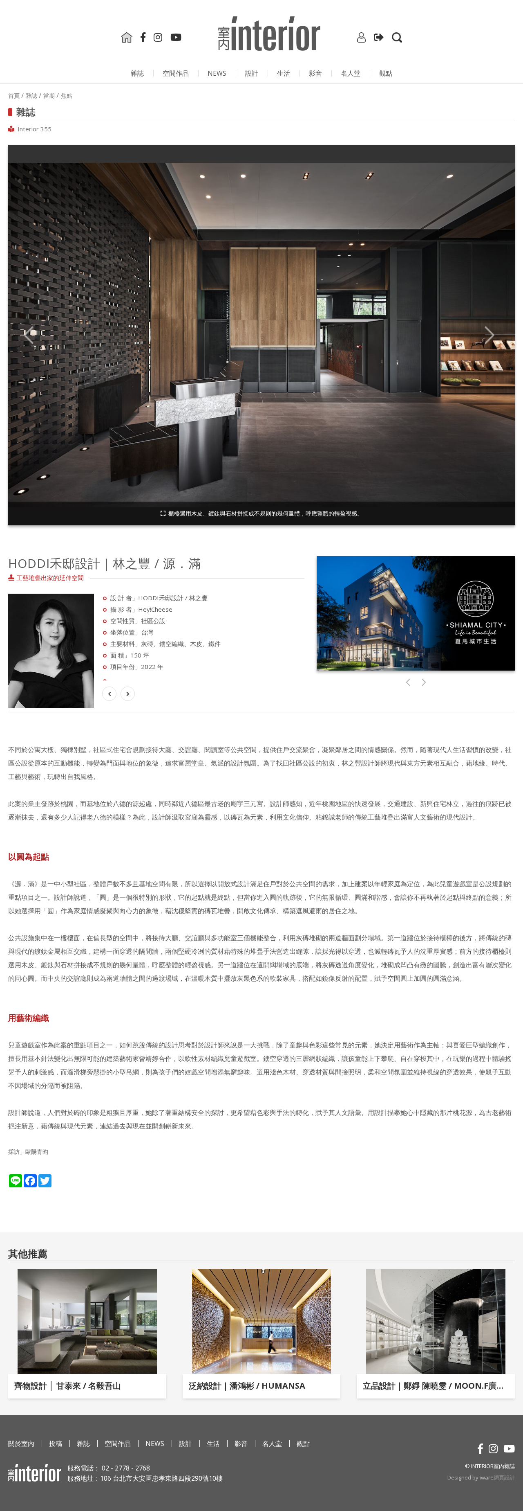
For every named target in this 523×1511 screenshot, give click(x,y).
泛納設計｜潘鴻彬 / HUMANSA (247, 1385)
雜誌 (137, 73)
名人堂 (350, 73)
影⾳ (315, 73)
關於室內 (21, 1443)
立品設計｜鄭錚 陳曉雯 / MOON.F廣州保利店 (436, 1385)
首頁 (14, 95)
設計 (251, 73)
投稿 (55, 1443)
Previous (29, 335)
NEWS (217, 73)
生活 (283, 73)
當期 (49, 95)
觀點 (385, 73)
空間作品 (176, 73)
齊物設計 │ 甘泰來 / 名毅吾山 (67, 1385)
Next (489, 335)
